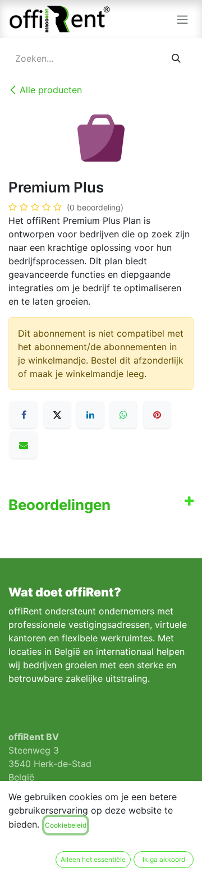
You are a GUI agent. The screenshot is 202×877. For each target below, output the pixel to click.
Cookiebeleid (65, 825)
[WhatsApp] (123, 414)
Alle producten (51, 89)
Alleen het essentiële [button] (93, 859)
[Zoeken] (176, 58)
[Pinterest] (157, 414)
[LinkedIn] (90, 414)
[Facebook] (23, 414)
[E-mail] (23, 444)
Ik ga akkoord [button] (164, 859)
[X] (57, 414)
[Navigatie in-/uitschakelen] (182, 19)
